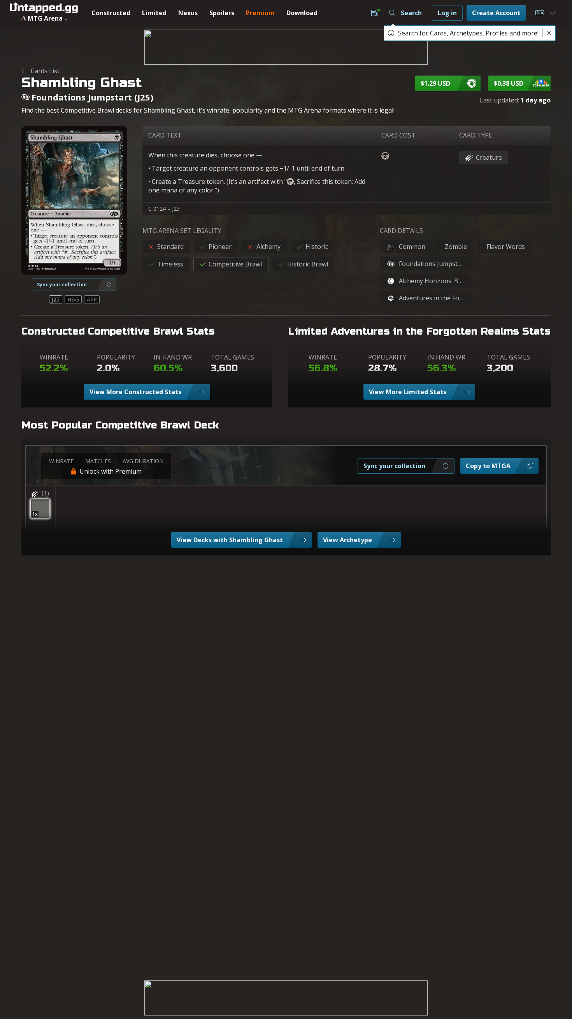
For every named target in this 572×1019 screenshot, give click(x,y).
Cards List (45, 71)
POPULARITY (116, 357)
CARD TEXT (165, 135)
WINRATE (54, 357)
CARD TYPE (475, 135)
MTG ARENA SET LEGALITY (181, 230)
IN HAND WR (173, 357)
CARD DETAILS (401, 230)
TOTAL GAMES (232, 357)
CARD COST (398, 135)
